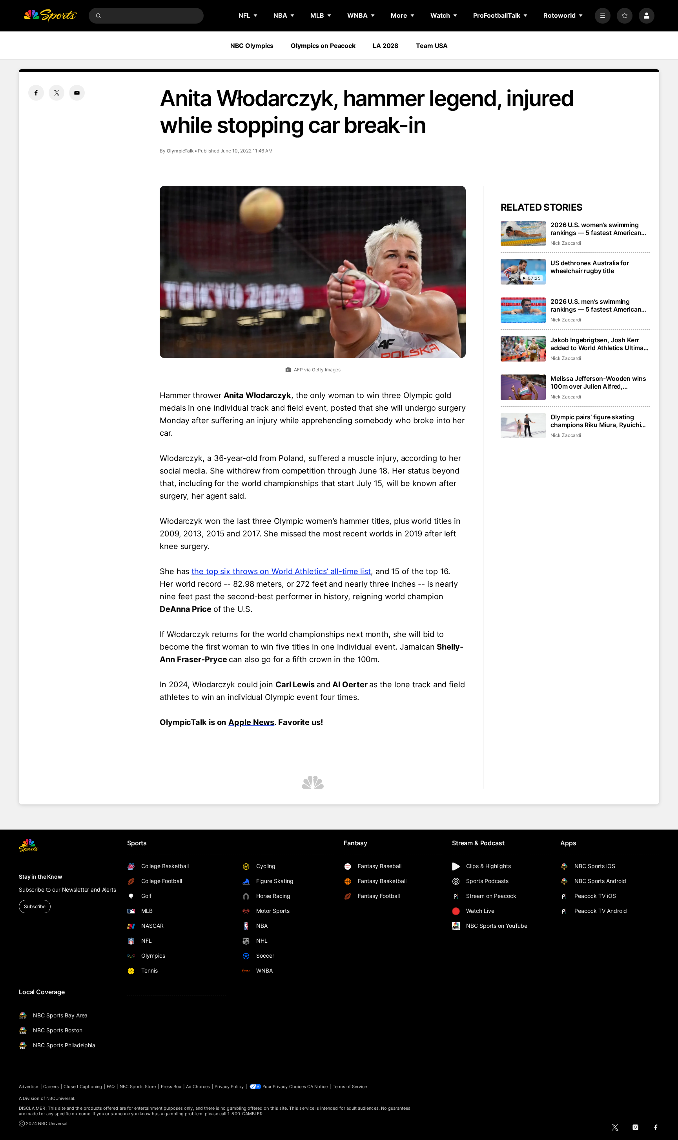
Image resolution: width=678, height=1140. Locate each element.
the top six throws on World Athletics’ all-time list (281, 571)
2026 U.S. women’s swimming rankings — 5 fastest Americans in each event (597, 229)
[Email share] (77, 93)
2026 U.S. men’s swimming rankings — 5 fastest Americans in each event (597, 305)
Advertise (28, 1086)
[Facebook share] (36, 93)
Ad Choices (198, 1086)
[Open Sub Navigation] (255, 15)
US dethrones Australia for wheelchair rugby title (589, 267)
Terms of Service (350, 1086)
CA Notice (317, 1086)
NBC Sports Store (138, 1086)
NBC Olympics (252, 46)
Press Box (171, 1086)
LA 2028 (386, 46)
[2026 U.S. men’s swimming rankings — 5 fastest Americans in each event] (523, 310)
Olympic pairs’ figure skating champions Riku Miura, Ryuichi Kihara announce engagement (595, 421)
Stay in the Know (40, 876)
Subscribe (35, 906)
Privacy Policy (229, 1086)
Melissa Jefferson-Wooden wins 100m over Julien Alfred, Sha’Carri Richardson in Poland (598, 382)
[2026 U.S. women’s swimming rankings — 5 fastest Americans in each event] (523, 233)
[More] (603, 16)
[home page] (50, 15)
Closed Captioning (83, 1086)
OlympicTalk (180, 151)
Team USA (432, 46)
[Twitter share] (56, 93)
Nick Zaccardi (565, 243)
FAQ (111, 1086)
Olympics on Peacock (323, 46)
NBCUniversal (60, 1098)
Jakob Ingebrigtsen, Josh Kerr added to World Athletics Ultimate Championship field (599, 344)
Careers (51, 1086)
